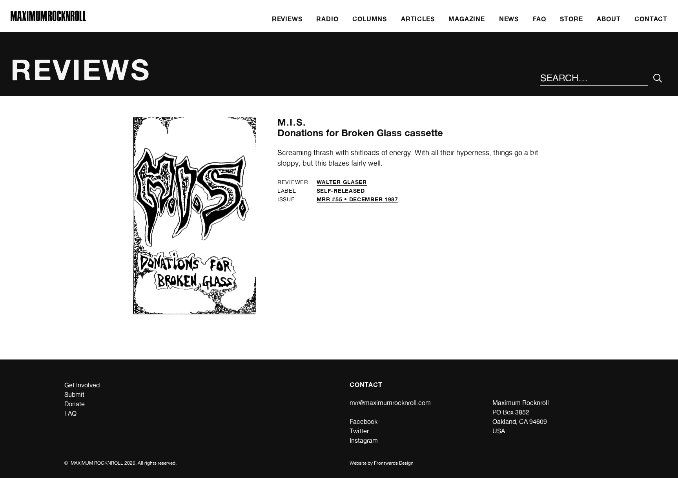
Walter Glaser (342, 182)
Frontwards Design (394, 463)
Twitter (359, 431)
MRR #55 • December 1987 (357, 199)
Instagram (364, 440)
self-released (341, 190)
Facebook (363, 421)
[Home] (48, 19)
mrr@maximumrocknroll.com (390, 403)
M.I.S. (291, 122)
